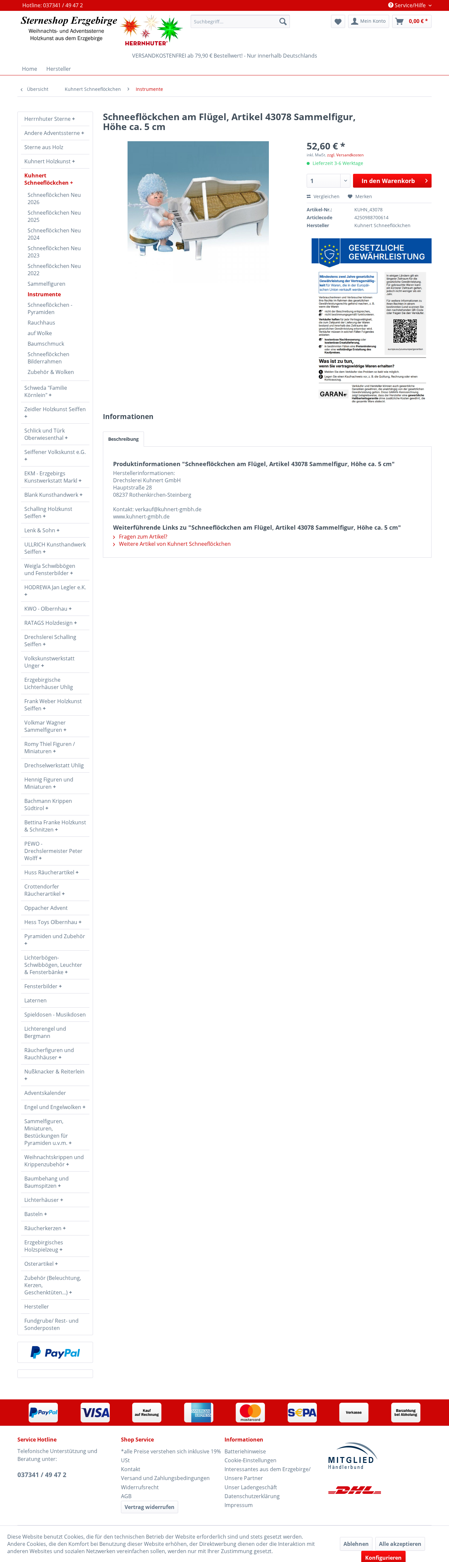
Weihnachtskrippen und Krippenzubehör (54, 1160)
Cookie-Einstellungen (250, 1460)
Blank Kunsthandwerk (52, 494)
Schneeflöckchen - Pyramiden (50, 308)
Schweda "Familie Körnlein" (45, 391)
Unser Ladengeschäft (251, 1487)
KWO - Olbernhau (46, 608)
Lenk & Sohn (40, 530)
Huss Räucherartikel (50, 872)
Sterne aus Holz (43, 147)
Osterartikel (39, 1263)
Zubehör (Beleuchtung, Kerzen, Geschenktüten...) (52, 1285)
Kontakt (130, 1469)
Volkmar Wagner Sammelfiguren (45, 726)
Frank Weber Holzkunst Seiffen (53, 705)
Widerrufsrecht (140, 1487)
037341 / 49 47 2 (41, 1474)
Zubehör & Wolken (51, 372)
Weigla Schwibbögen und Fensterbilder (49, 569)
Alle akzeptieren (400, 1544)
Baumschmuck (46, 343)
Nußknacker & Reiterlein (54, 1071)
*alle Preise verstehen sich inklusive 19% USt (171, 1456)
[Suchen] (283, 21)
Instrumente (44, 294)
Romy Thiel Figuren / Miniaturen (49, 747)
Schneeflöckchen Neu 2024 (54, 234)
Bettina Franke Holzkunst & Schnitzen (55, 826)
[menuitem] (240, 21)
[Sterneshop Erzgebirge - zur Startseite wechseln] (102, 30)
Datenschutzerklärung (252, 1496)
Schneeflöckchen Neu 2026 (54, 198)
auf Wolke (40, 333)
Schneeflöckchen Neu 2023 (54, 252)
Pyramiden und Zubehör (54, 936)
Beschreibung (123, 439)
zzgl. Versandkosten (345, 155)
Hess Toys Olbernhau (51, 922)
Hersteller (36, 1306)
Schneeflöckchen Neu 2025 (54, 216)
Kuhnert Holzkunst (48, 161)
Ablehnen (356, 1544)
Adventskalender (45, 1093)
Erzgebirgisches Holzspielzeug (43, 1246)
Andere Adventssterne (52, 133)
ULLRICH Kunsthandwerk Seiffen (55, 548)
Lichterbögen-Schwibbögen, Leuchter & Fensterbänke (53, 965)
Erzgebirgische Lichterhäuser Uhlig (48, 683)
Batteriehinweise (245, 1451)
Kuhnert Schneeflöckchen (47, 179)
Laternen (35, 1000)
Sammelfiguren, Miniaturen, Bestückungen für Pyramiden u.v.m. (46, 1132)
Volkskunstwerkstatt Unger (49, 662)
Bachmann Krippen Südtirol (48, 804)
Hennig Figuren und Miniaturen (48, 783)
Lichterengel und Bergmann (45, 1032)
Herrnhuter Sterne (48, 118)
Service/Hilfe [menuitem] (410, 5)
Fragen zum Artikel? (142, 536)
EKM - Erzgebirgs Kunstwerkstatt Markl (51, 477)
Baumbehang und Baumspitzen (46, 1182)
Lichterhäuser (42, 1200)
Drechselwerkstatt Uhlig (54, 765)
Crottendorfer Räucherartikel (43, 890)
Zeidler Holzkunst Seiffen (55, 409)
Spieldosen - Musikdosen (55, 1014)
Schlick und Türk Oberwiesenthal (44, 434)
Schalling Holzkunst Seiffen (48, 512)
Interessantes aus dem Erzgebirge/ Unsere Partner (268, 1474)
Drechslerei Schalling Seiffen (50, 640)
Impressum (239, 1505)
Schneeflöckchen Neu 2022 (54, 269)
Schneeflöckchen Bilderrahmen (48, 358)
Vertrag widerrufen (150, 1507)
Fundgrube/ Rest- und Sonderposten (51, 1324)
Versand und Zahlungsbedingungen (165, 1478)
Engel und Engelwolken (53, 1107)
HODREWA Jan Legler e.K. (55, 587)
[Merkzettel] (338, 21)
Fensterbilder (41, 986)
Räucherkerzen (43, 1228)
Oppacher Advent (46, 908)
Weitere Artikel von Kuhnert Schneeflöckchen (174, 543)
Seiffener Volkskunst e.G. (55, 452)
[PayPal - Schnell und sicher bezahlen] (55, 1352)
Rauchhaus (41, 322)
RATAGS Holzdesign (49, 622)
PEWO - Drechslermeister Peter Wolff (53, 851)
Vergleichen (326, 196)
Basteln (34, 1214)
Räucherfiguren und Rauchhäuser (49, 1053)
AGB (126, 1496)
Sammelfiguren (46, 283)
